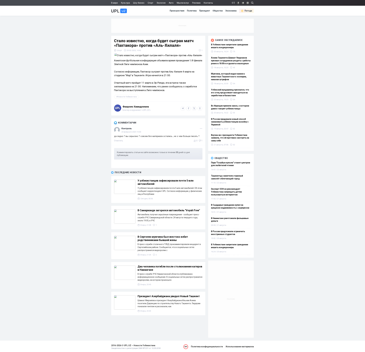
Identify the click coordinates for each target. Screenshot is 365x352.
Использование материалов (240, 346)
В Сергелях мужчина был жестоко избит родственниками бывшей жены (163, 238)
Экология (161, 3)
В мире (114, 3)
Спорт (150, 3)
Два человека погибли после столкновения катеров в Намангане (170, 268)
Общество (218, 11)
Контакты (208, 3)
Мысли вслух (183, 3)
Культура (125, 3)
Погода (248, 11)
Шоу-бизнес (138, 3)
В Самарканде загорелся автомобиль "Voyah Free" (169, 210)
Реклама (196, 3)
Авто (171, 3)
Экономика (231, 11)
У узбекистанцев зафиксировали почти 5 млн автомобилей (165, 182)
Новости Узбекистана (127, 97)
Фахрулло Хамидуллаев (136, 106)
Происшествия (177, 11)
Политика (192, 11)
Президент (204, 11)
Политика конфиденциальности (207, 346)
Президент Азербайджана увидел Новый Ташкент (169, 296)
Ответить (118, 140)
